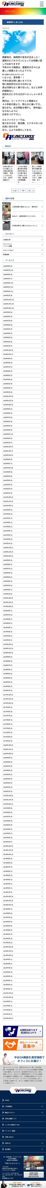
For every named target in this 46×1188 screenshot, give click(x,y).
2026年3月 (6, 287)
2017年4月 (6, 728)
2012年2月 (6, 989)
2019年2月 (6, 636)
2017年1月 (6, 741)
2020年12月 (7, 547)
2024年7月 (6, 367)
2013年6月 (6, 922)
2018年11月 (7, 648)
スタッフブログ (8, 250)
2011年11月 (7, 993)
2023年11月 (7, 400)
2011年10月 (7, 997)
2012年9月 (6, 959)
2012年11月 (7, 951)
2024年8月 (6, 363)
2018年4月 (6, 678)
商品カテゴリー (10, 1112)
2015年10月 (7, 804)
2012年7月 (6, 968)
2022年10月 (7, 455)
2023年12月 (7, 396)
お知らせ (8, 1143)
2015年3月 (6, 833)
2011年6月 (6, 1001)
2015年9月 (6, 808)
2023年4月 (6, 430)
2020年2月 (6, 589)
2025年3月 (6, 337)
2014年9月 (6, 858)
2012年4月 (6, 980)
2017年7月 (6, 716)
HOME (7, 1100)
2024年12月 (7, 350)
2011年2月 (6, 1010)
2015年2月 (6, 837)
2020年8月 (6, 564)
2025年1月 (6, 346)
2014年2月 (6, 888)
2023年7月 (6, 417)
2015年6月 (6, 821)
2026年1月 (6, 295)
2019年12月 (7, 598)
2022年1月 (6, 493)
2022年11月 (7, 451)
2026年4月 (6, 283)
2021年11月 (7, 501)
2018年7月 (6, 665)
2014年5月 (6, 875)
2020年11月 (7, 552)
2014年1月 (6, 892)
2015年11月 (7, 800)
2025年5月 (6, 329)
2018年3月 (6, 682)
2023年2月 (6, 438)
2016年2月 (6, 787)
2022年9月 (6, 459)
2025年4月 (6, 333)
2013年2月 (6, 938)
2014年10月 (7, 854)
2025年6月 (6, 325)
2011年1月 (6, 1014)
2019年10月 (7, 606)
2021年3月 (6, 535)
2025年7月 (6, 320)
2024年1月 (6, 392)
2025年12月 (7, 300)
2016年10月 (7, 753)
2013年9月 (6, 909)
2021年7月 (6, 518)
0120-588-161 (15, 1173)
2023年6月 (6, 421)
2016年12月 (7, 745)
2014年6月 (6, 871)
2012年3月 (6, 984)
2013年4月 (6, 930)
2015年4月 (6, 829)
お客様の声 (6, 240)
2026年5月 (6, 278)
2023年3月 (6, 434)
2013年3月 (6, 934)
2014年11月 (7, 850)
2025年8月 (6, 316)
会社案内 (8, 1149)
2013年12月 (7, 896)
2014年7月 (6, 867)
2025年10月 (7, 308)
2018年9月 (6, 657)
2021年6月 (6, 522)
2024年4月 (6, 379)
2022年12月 (7, 447)
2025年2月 (6, 342)
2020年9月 (6, 560)
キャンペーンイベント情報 (7, 245)
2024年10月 (7, 354)
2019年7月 (6, 615)
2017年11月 (7, 699)
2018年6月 (6, 669)
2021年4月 (6, 531)
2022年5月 (6, 476)
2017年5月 (6, 724)
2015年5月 (6, 825)
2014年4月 (6, 879)
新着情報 (6, 254)
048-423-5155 (9, 1175)
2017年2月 (6, 737)
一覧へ (23, 190)
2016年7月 (6, 766)
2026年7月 (6, 270)
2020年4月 (6, 581)
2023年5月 (6, 426)
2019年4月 (6, 627)
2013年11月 (7, 900)
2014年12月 (7, 846)
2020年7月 (6, 568)
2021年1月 (6, 543)
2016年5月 (6, 774)
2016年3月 (6, 783)
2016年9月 (6, 758)
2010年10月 (7, 1018)
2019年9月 (6, 611)
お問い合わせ (9, 1137)
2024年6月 (6, 371)
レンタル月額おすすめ (12, 1125)
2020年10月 (7, 556)
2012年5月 (6, 976)
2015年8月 (6, 812)
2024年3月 (6, 384)
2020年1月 (6, 594)
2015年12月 (7, 795)
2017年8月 (6, 711)
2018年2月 (6, 686)
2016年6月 (6, 770)
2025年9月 (6, 312)
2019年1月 (6, 640)
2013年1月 (6, 942)
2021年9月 (6, 510)
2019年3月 (6, 631)
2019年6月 (6, 619)
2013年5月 (6, 926)
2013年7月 (6, 917)
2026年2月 (6, 291)
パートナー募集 (10, 1131)
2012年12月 (7, 947)
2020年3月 (6, 585)
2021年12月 (7, 497)
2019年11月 (7, 602)
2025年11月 (7, 304)
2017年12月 (7, 695)
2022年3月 (6, 484)
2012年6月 (6, 972)
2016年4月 (6, 779)
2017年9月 (6, 707)
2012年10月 (7, 955)
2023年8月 (6, 413)
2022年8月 (6, 463)
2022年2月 (6, 489)
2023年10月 (7, 405)
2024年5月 (6, 375)
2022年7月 (6, 468)
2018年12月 (7, 644)
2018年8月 (6, 661)
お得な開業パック (11, 1119)
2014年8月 (6, 863)
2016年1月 (6, 791)
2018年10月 (7, 653)
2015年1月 (6, 842)
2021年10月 (7, 505)
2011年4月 (6, 1006)
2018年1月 (6, 690)
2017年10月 (7, 703)
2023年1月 (6, 442)
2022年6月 (6, 472)
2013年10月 (7, 905)
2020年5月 (6, 577)
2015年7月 (6, 816)
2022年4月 (6, 480)
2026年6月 (6, 274)
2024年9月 (6, 358)
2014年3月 (6, 884)
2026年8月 (6, 266)
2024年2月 (6, 388)
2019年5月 (6, 623)
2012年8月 (6, 964)
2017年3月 (6, 732)
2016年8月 (6, 762)
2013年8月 (6, 913)
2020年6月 (6, 573)
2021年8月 (6, 514)
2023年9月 (6, 409)
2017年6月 (6, 720)
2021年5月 (6, 526)
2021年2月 (6, 539)
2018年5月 (6, 674)
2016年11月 (7, 749)
